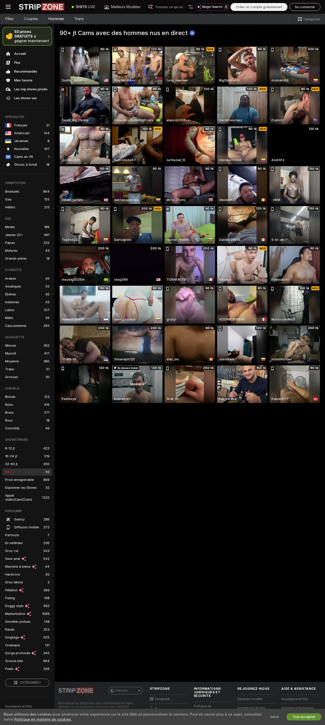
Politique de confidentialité (204, 708)
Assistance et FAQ (18, 706)
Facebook (162, 699)
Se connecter (305, 7)
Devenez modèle (249, 699)
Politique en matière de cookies (42, 719)
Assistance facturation (297, 708)
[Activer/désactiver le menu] (8, 7)
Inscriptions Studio (251, 708)
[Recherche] (190, 6)
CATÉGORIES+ (30, 682)
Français (121, 690)
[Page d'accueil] (41, 7)
